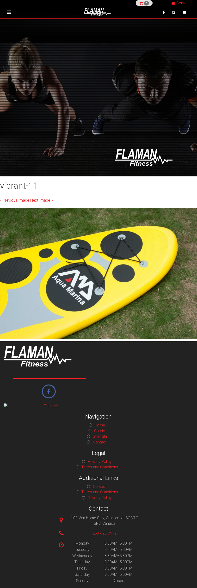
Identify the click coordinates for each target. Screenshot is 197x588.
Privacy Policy (100, 461)
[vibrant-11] (98, 273)
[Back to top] (186, 577)
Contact (182, 3)
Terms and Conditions (99, 467)
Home (100, 425)
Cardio (99, 431)
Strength (100, 436)
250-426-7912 (104, 533)
